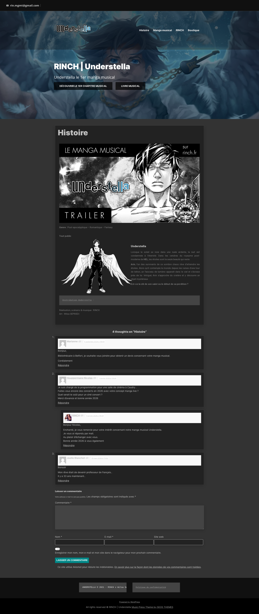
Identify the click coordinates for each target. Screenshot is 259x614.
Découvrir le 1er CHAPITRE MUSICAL (83, 85)
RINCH (180, 30)
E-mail (109, 536)
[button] (129, 183)
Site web (159, 536)
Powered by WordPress (129, 602)
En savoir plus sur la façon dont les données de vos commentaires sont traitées (158, 567)
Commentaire (63, 502)
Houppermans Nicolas (80, 378)
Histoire (144, 30)
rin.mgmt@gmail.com (24, 5)
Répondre (63, 365)
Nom (58, 536)
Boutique (193, 30)
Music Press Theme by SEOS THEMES (152, 607)
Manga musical (162, 30)
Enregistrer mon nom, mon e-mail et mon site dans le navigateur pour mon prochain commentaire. (108, 552)
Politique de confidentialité (151, 587)
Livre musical (130, 85)
